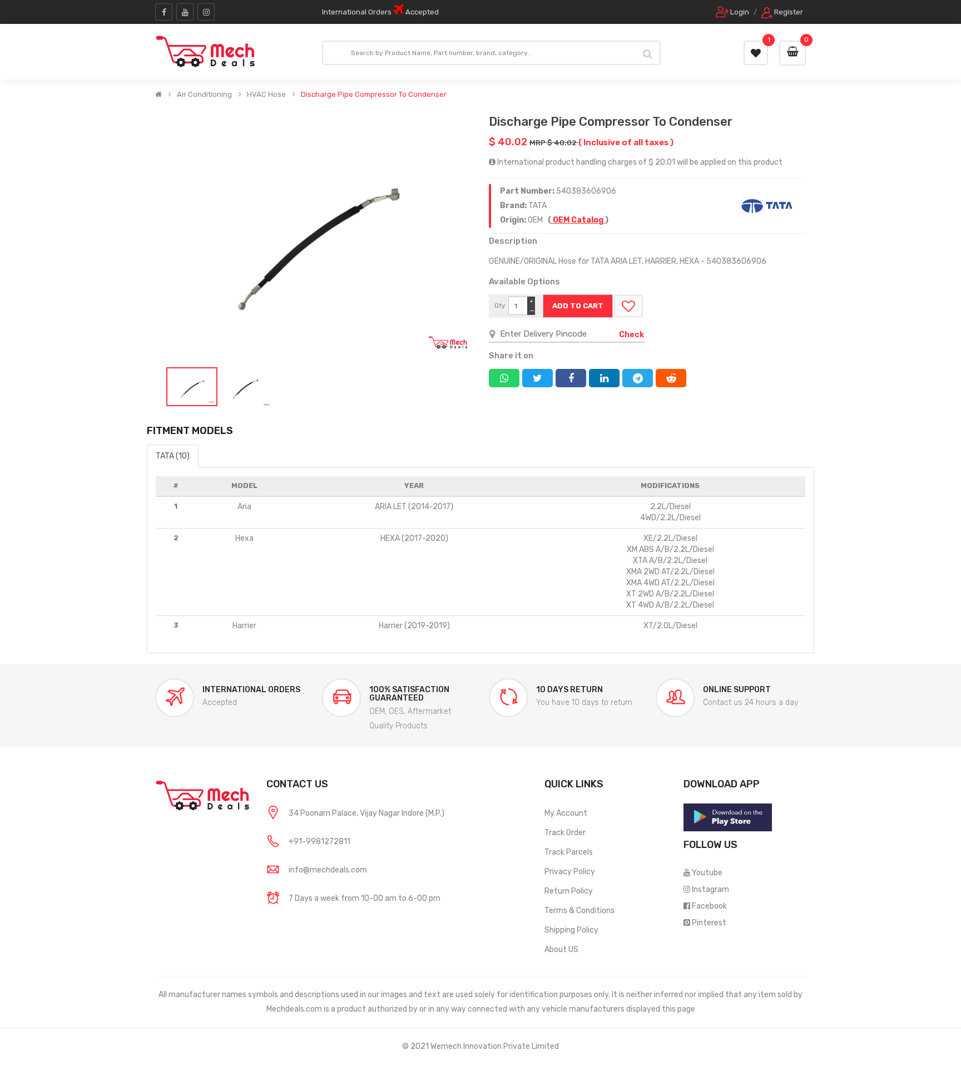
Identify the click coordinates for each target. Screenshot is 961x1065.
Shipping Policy (571, 930)
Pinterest (709, 923)
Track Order (565, 832)
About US (561, 949)
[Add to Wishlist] (628, 306)
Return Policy (568, 891)
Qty (500, 305)
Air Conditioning (204, 94)
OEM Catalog (578, 220)
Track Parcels (568, 852)
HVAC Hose (266, 94)
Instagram (710, 889)
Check (631, 334)
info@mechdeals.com (328, 870)
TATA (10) (173, 456)
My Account (565, 813)
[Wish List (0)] (756, 53)
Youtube (707, 872)
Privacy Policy (569, 871)
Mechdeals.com (294, 1009)
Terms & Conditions (579, 910)
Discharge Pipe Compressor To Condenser (374, 94)
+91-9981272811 (319, 841)
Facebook (709, 906)
